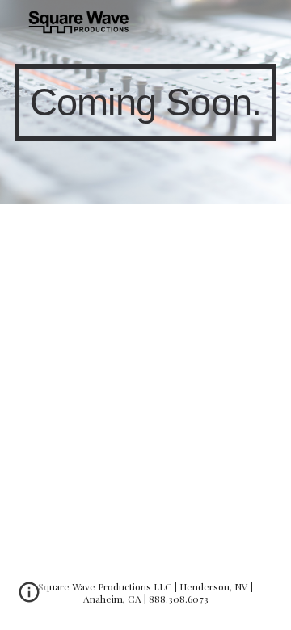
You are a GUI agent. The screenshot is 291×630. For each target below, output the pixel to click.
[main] (145, 102)
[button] (29, 597)
